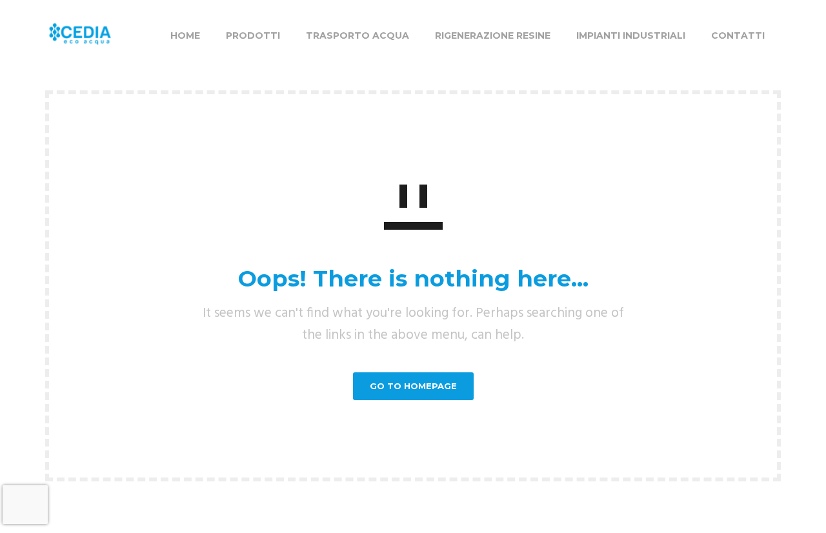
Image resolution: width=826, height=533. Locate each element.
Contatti (738, 35)
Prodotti (253, 35)
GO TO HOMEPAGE (413, 386)
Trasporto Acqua (357, 35)
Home (185, 35)
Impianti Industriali (630, 35)
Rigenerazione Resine (492, 35)
